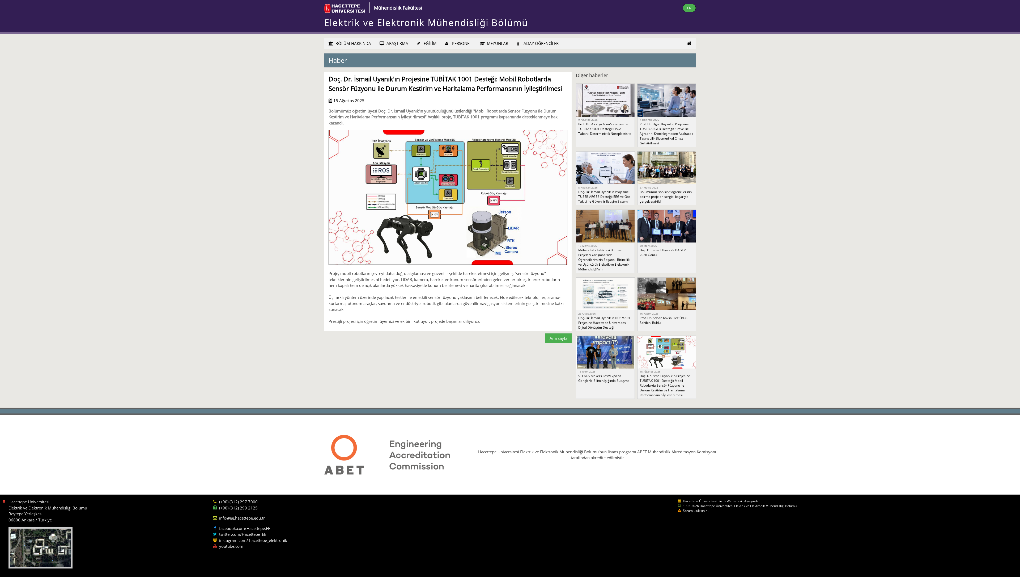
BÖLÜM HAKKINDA (352, 43)
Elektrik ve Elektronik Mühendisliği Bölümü (426, 22)
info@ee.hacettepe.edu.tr (242, 518)
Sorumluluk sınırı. (695, 510)
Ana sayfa (558, 338)
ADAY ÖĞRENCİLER (540, 43)
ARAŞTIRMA (396, 43)
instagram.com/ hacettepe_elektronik (253, 540)
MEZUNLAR (497, 43)
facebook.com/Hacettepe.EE (244, 528)
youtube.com (231, 546)
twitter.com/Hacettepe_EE (242, 534)
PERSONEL (461, 43)
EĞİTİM (430, 43)
